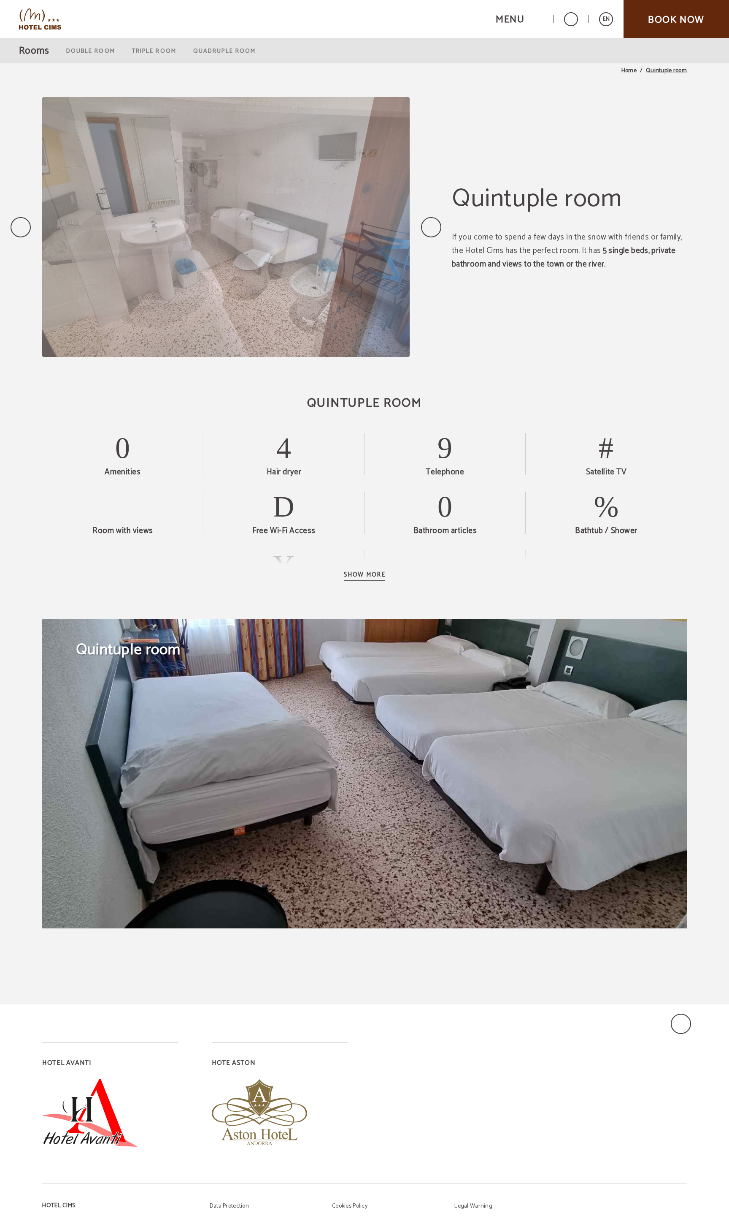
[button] (519, 19)
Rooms (34, 51)
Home (629, 71)
